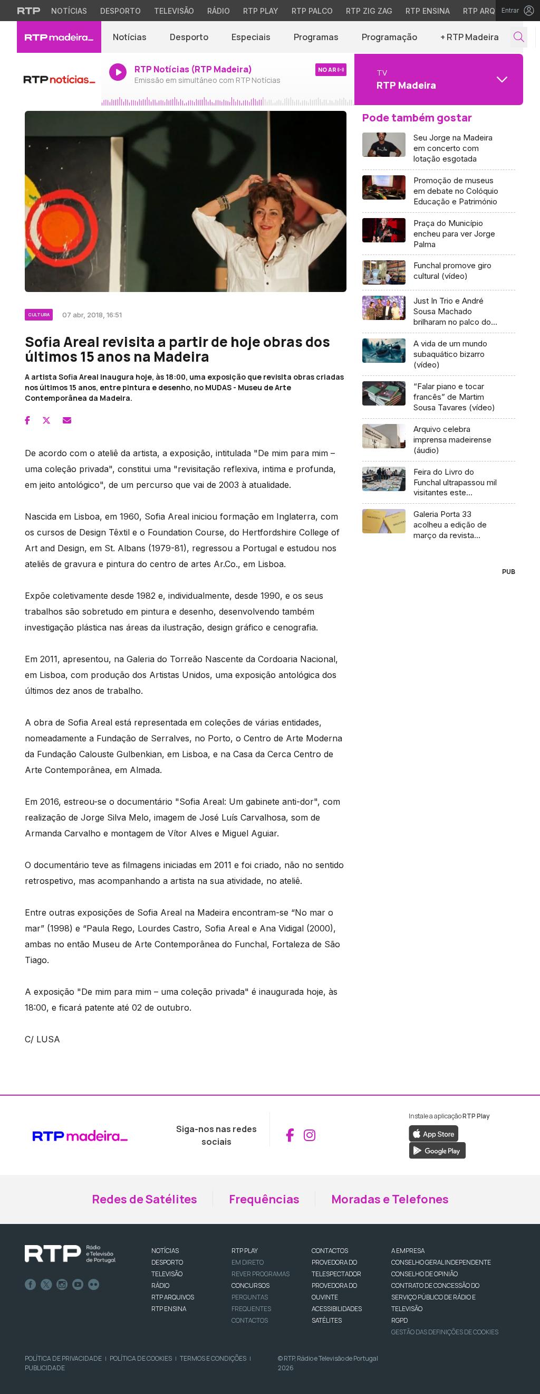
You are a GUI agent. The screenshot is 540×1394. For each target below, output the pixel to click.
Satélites (327, 1320)
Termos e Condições (213, 1358)
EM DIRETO (248, 1262)
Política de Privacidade (63, 1358)
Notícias (69, 10)
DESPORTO (167, 1262)
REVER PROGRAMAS (261, 1273)
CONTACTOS (330, 1250)
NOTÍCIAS (165, 1250)
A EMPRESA (408, 1250)
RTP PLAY (245, 1250)
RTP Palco (312, 10)
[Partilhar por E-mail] (67, 420)
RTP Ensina (428, 10)
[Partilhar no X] (46, 420)
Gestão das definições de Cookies (444, 1331)
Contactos (250, 1320)
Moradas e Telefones (390, 1199)
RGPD (399, 1320)
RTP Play (260, 10)
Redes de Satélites (144, 1199)
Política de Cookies (141, 1358)
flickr (94, 1285)
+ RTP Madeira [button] (469, 37)
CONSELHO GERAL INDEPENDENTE (441, 1262)
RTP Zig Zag (369, 10)
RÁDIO (160, 1285)
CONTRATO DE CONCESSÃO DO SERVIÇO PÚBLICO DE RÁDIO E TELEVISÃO (435, 1297)
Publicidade (45, 1367)
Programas (316, 37)
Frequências (264, 1199)
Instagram (62, 1285)
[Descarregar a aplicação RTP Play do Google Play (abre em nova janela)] (437, 1150)
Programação (389, 37)
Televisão (174, 10)
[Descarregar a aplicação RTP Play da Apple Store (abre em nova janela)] (434, 1133)
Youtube (78, 1285)
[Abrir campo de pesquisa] (518, 37)
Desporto (120, 10)
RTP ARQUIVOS (172, 1297)
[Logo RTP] (70, 1254)
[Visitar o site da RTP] (29, 10)
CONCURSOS (250, 1285)
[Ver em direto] (59, 79)
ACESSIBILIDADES (337, 1308)
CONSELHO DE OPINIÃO (424, 1273)
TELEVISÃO (166, 1273)
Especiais (251, 37)
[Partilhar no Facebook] (27, 420)
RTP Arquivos (490, 10)
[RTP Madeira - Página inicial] (59, 37)
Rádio (218, 10)
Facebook (30, 1285)
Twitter (46, 1285)
